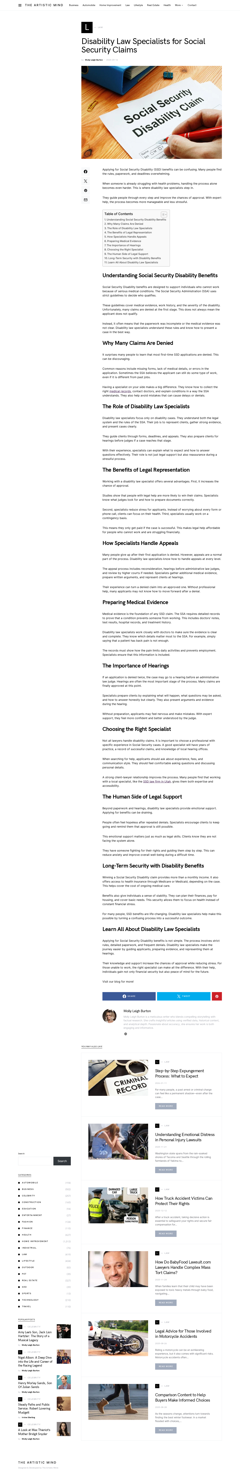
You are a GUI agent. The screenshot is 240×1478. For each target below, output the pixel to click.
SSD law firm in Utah (157, 781)
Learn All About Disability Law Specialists (133, 262)
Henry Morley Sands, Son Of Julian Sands (35, 1385)
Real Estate (30, 1280)
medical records (120, 391)
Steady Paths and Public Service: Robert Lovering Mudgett (34, 1408)
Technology (30, 1300)
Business (28, 1189)
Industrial (29, 1248)
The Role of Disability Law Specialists (129, 228)
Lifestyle (28, 1261)
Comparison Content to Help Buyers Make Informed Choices (182, 1397)
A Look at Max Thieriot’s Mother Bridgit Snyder (34, 1432)
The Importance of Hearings (124, 245)
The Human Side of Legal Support (127, 253)
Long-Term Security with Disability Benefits (134, 258)
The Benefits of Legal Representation (129, 232)
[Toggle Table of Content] (162, 215)
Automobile (30, 1182)
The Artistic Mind (44, 5)
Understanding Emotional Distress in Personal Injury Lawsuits (185, 1137)
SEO (24, 1287)
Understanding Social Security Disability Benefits (136, 219)
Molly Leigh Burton (94, 60)
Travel (26, 1306)
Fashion (27, 1222)
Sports (26, 1293)
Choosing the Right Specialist (125, 249)
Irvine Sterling (28, 1417)
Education (29, 1208)
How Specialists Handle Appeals (127, 236)
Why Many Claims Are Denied (125, 223)
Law (24, 1254)
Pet (24, 1274)
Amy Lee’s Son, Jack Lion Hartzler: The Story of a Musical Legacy (34, 1336)
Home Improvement (35, 1241)
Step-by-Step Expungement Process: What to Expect (179, 1073)
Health (26, 1235)
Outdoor (28, 1267)
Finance (27, 1228)
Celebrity (28, 1195)
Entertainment (32, 1215)
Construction (31, 1202)
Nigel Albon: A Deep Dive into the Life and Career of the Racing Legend (35, 1361)
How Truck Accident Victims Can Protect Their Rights (183, 1201)
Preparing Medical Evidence (124, 241)
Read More (166, 1106)
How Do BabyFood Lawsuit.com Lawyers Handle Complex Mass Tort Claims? (183, 1267)
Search (21, 1153)
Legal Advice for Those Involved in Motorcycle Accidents (183, 1334)
